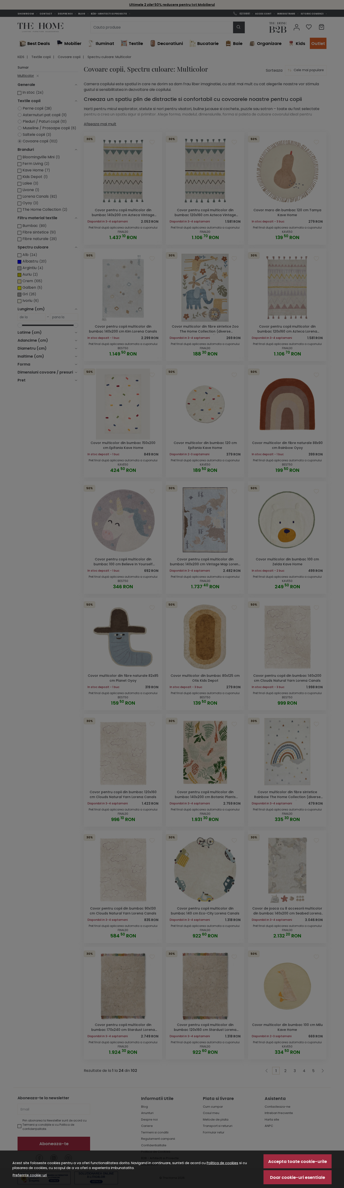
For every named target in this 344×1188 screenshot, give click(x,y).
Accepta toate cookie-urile (297, 1161)
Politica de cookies (222, 1163)
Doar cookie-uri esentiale (297, 1177)
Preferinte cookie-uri (30, 1175)
